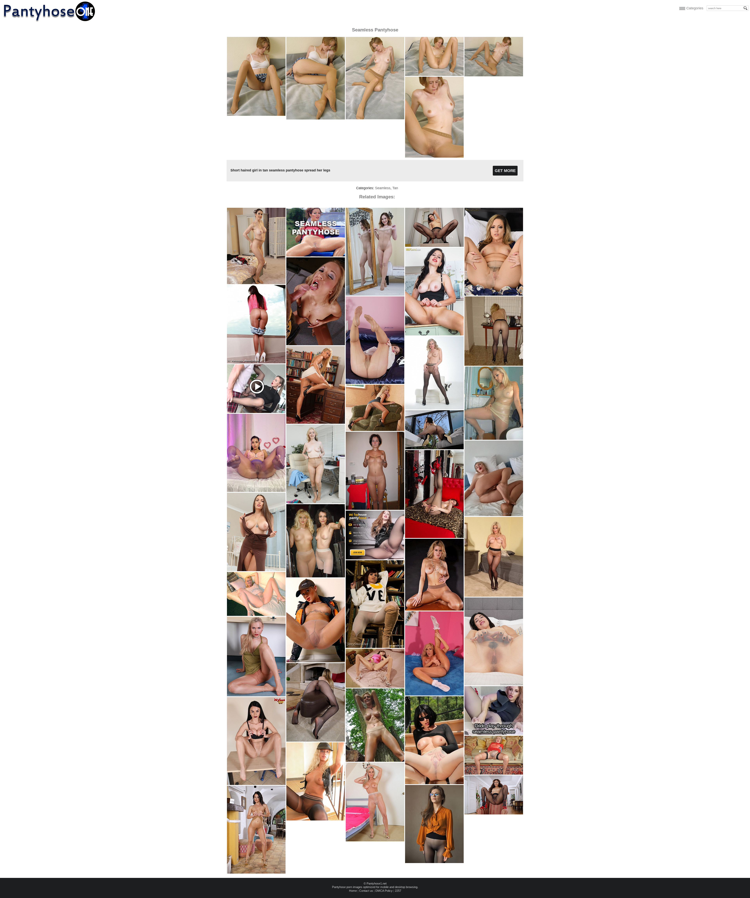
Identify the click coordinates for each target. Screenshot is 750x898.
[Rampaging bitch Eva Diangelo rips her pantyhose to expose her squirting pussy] (315, 661)
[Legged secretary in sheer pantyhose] (315, 422)
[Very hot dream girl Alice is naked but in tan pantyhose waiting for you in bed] (493, 515)
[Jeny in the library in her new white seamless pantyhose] (375, 646)
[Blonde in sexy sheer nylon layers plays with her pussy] (493, 773)
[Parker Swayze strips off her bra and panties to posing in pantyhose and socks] (434, 694)
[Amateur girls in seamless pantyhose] (493, 364)
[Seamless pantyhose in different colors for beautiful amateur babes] (256, 490)
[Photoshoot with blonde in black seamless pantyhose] (434, 408)
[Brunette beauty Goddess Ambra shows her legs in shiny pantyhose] (256, 784)
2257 (398, 890)
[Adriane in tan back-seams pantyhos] (375, 382)
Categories (693, 8)
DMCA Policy (384, 890)
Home (353, 890)
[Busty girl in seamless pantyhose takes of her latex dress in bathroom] (493, 438)
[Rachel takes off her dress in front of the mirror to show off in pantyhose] (375, 294)
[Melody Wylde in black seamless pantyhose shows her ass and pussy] (434, 448)
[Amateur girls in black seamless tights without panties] (434, 862)
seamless (382, 188)
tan (395, 188)
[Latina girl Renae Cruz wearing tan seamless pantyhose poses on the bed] (375, 686)
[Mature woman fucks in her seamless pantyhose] (256, 614)
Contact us (366, 890)
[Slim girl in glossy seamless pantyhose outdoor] (375, 760)
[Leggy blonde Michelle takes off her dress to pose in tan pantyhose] (256, 695)
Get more (505, 171)
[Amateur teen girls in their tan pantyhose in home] (375, 508)
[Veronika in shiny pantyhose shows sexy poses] (375, 430)
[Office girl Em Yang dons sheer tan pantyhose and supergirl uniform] (315, 502)
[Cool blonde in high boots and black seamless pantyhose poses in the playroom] (315, 819)
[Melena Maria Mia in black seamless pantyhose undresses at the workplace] (434, 245)
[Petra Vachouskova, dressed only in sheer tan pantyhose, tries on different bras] (256, 283)
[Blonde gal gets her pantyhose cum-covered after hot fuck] (315, 344)
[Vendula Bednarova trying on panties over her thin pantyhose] (375, 840)
